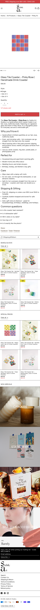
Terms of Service (7, 586)
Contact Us (5, 577)
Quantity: (4, 100)
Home (3, 16)
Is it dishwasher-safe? (9, 213)
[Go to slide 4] (5, 70)
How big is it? (7, 220)
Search (3, 575)
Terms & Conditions (8, 582)
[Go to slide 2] (2, 70)
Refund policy (5, 588)
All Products (11, 16)
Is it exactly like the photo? (11, 223)
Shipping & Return (7, 579)
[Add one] (7, 103)
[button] (36, 8)
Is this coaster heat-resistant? (12, 210)
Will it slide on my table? (11, 217)
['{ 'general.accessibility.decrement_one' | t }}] (1, 103)
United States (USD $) (7, 606)
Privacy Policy (6, 584)
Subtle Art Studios (11, 599)
